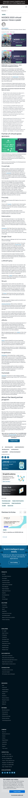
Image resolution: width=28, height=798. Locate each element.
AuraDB (4, 505)
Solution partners (5, 718)
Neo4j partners (5, 449)
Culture (3, 738)
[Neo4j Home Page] (4, 7)
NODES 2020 (15, 76)
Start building (14, 562)
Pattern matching (6, 619)
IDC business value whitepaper (8, 674)
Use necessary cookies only (17, 795)
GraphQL (4, 592)
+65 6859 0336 (10, 762)
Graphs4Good (5, 740)
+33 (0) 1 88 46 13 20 (9, 760)
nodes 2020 (5, 451)
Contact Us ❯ (5, 752)
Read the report (21, 3)
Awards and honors (6, 733)
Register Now (14, 440)
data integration (9, 447)
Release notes (5, 649)
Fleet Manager (5, 586)
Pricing (3, 597)
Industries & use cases (6, 613)
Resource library (5, 697)
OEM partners (5, 714)
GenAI (3, 609)
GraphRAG (4, 611)
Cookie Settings (10, 787)
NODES (3, 14)
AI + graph (4, 631)
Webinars (4, 704)
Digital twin (10, 505)
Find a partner (5, 712)
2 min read (5, 537)
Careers (3, 735)
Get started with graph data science (9, 659)
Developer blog (5, 645)
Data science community (7, 655)
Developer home (5, 639)
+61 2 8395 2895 (10, 764)
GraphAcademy (5, 647)
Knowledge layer (5, 594)
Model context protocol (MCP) (8, 617)
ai (2, 447)
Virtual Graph (5, 599)
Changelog (4, 635)
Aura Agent (4, 578)
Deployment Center (6, 643)
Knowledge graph (6, 500)
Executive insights (6, 671)
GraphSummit (5, 691)
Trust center (4, 748)
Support (3, 746)
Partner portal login (6, 716)
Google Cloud (18, 244)
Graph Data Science (6, 590)
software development (15, 451)
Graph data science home (7, 661)
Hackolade (4, 375)
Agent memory (5, 633)
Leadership (4, 742)
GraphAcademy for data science (9, 663)
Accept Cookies (17, 791)
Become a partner (6, 710)
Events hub (4, 687)
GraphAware (4, 355)
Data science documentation (8, 657)
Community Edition (6, 582)
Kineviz (3, 340)
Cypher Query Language (7, 584)
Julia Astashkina (5, 28)
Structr (5, 293)
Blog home (4, 10)
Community (4, 637)
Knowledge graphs (6, 615)
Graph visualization (16, 503)
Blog (3, 685)
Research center (5, 699)
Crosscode (8, 173)
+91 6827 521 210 (8, 766)
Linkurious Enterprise (6, 303)
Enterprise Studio (5, 580)
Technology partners (6, 720)
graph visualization (19, 447)
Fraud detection (6, 503)
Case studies (4, 607)
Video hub (4, 702)
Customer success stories (7, 669)
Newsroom (4, 744)
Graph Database (5, 588)
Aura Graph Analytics (6, 576)
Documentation (5, 641)
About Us (4, 731)
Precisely (9, 204)
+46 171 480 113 (9, 756)
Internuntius (4, 228)
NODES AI (4, 695)
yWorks (18, 332)
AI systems (4, 605)
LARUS (10, 275)
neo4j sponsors (14, 449)
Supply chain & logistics (18, 500)
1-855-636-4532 (7, 754)
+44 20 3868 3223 (8, 758)
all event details (12, 434)
